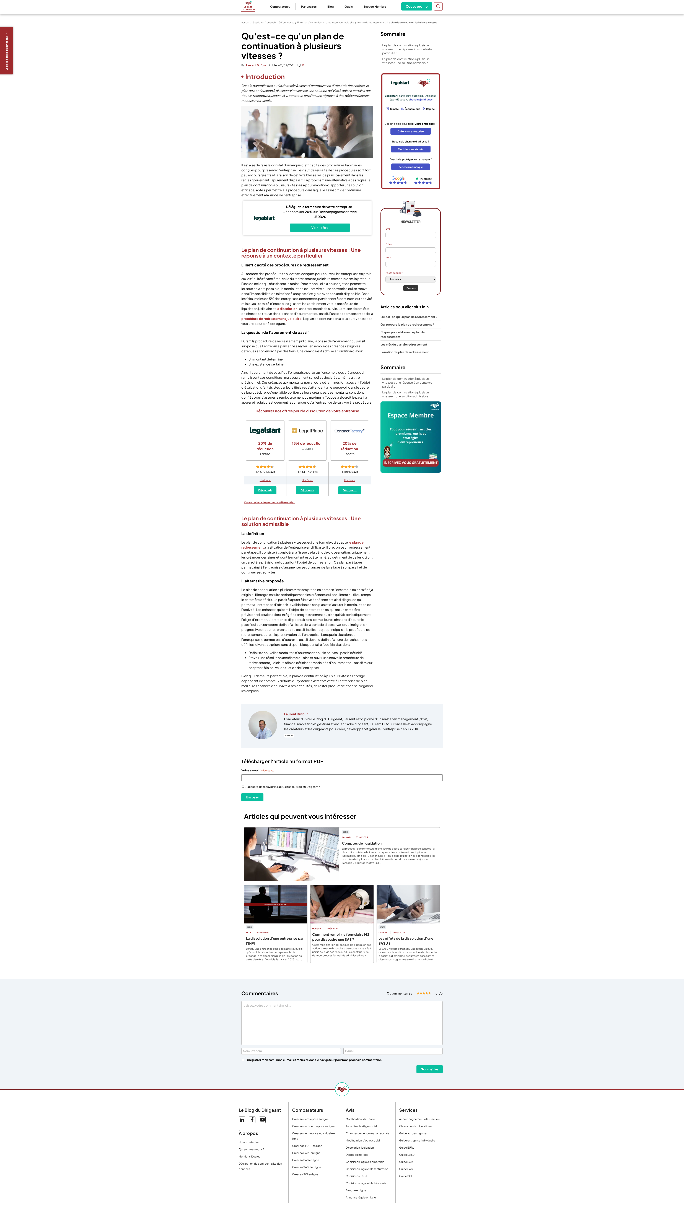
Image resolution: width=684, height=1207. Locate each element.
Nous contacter (249, 1142)
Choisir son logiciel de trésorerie (366, 1183)
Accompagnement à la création (419, 1119)
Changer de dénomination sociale (367, 1133)
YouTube (262, 1120)
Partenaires (309, 6)
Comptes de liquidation (362, 843)
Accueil (245, 22)
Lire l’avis (265, 480)
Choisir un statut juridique (415, 1126)
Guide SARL (406, 1161)
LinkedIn (289, 735)
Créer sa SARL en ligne (306, 1152)
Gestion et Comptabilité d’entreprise (273, 22)
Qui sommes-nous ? (251, 1149)
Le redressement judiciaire (339, 22)
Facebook (252, 1120)
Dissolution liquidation (360, 1147)
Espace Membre (375, 6)
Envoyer (252, 797)
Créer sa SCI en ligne (305, 1174)
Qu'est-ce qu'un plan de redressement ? (408, 317)
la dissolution (287, 309)
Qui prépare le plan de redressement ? (407, 324)
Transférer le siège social (361, 1126)
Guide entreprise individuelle (417, 1140)
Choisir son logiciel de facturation (367, 1168)
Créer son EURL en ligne (307, 1145)
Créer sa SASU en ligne (306, 1167)
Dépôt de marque (357, 1154)
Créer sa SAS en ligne (305, 1160)
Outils (348, 6)
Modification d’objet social (363, 1140)
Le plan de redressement (371, 22)
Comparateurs (280, 6)
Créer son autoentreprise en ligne (313, 1126)
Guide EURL (406, 1147)
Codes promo (417, 6)
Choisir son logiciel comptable (365, 1161)
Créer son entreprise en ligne (310, 1119)
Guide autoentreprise (412, 1133)
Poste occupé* (394, 272)
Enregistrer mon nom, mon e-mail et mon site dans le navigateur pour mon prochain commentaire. (313, 1060)
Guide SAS (406, 1168)
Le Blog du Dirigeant (248, 6)
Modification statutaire (360, 1119)
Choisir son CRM (356, 1176)
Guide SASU (407, 1154)
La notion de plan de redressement (404, 352)
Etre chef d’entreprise (309, 22)
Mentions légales (249, 1156)
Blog (330, 6)
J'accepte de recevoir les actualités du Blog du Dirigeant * (282, 786)
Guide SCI (405, 1176)
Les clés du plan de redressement (403, 344)
